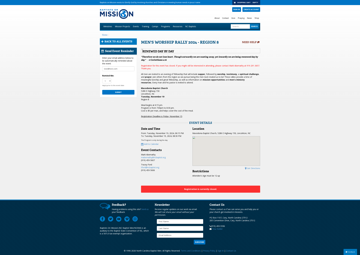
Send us (145, 209)
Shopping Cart (244, 2)
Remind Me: (108, 75)
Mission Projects (122, 26)
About (217, 18)
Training (145, 26)
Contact (225, 18)
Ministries (107, 26)
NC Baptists (190, 26)
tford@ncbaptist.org (150, 167)
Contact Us (231, 250)
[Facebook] (102, 219)
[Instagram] (135, 219)
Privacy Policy (209, 250)
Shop (257, 18)
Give (233, 18)
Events (136, 26)
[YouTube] (119, 219)
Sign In (236, 9)
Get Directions (253, 168)
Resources (177, 26)
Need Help (249, 42)
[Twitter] (110, 219)
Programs (165, 26)
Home (104, 35)
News (249, 18)
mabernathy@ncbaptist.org (153, 157)
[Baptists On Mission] (146, 14)
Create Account (251, 9)
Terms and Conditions (191, 250)
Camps (155, 26)
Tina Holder (217, 229)
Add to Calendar (151, 144)
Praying (241, 18)
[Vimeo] (127, 219)
